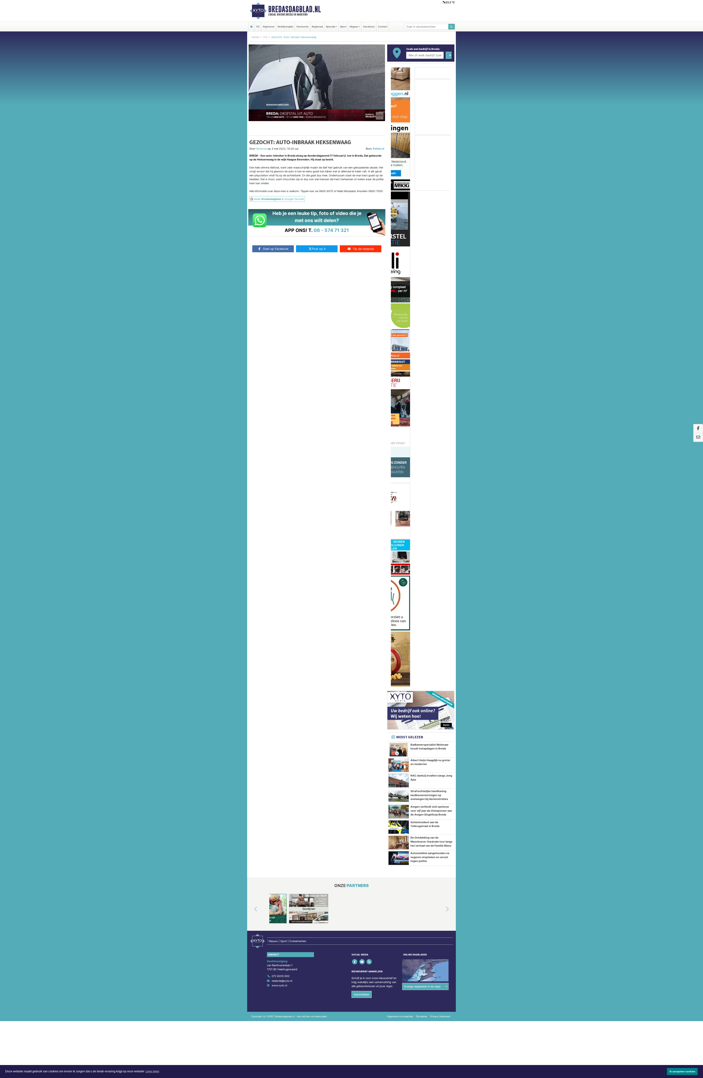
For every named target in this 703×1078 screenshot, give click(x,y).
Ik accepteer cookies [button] (682, 1071)
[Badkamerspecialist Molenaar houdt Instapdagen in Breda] (398, 318)
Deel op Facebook (276, 249)
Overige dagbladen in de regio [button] (422, 554)
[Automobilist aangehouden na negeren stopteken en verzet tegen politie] (398, 426)
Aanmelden (361, 563)
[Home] (251, 26)
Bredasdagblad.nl (294, 9)
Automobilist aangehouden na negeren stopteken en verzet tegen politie (429, 425)
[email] (698, 437)
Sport (343, 26)
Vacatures (369, 26)
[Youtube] (362, 530)
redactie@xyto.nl (282, 549)
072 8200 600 (280, 544)
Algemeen (269, 26)
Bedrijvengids (285, 26)
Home (255, 37)
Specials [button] (330, 26)
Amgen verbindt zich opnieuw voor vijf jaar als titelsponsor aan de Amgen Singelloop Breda (431, 378)
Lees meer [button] (152, 1071)
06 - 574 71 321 (331, 230)
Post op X (319, 249)
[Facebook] (355, 530)
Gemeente (302, 26)
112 (258, 26)
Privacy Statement (440, 584)
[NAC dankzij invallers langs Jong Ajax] (398, 349)
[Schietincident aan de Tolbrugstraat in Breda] (398, 395)
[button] (251, 477)
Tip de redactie (363, 249)
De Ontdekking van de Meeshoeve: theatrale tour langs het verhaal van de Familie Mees (431, 409)
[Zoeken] (451, 26)
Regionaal (317, 26)
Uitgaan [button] (353, 26)
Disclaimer (421, 584)
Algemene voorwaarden (400, 584)
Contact (382, 26)
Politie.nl (378, 148)
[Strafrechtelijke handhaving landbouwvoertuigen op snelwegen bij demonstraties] (398, 364)
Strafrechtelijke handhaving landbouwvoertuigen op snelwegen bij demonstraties (429, 363)
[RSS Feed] (369, 530)
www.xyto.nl (279, 553)
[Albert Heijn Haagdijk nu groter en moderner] (398, 333)
